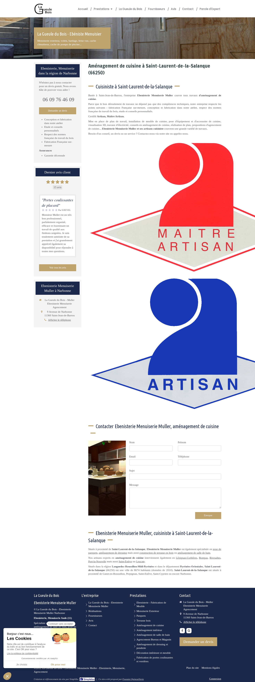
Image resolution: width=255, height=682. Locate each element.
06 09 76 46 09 (58, 99)
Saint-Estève (125, 561)
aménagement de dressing (113, 552)
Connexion (215, 678)
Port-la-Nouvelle (97, 561)
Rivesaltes (215, 557)
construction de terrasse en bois (156, 552)
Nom (132, 442)
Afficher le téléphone (59, 320)
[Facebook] (182, 630)
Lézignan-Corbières (186, 557)
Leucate (140, 561)
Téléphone (183, 456)
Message (134, 484)
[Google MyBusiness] (189, 630)
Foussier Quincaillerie (133, 679)
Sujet (132, 470)
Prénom (182, 442)
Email (132, 456)
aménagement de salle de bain (194, 552)
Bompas (203, 557)
